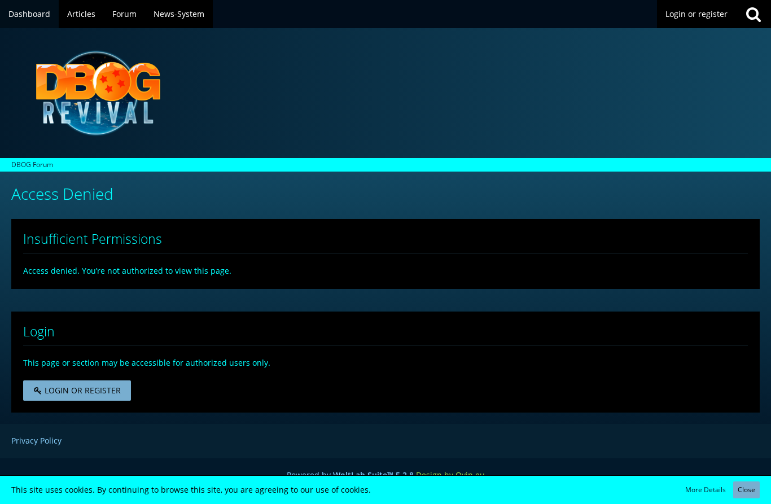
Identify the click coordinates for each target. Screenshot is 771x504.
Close (746, 489)
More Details (705, 489)
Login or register (696, 13)
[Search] (753, 14)
